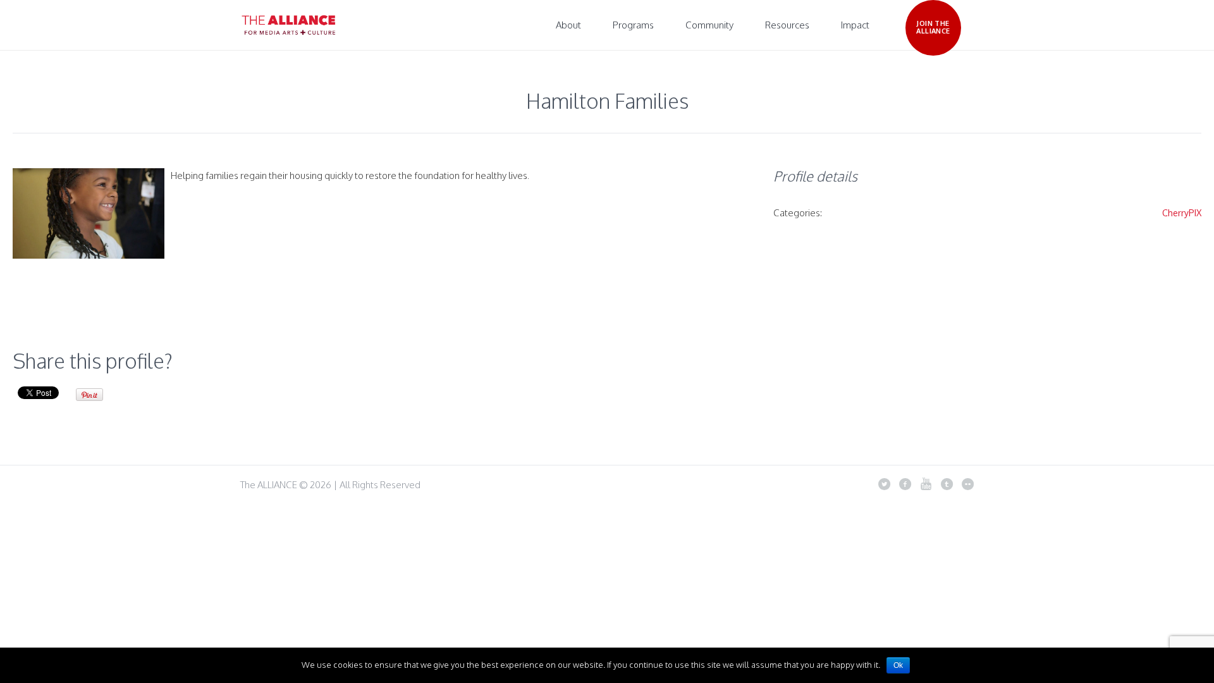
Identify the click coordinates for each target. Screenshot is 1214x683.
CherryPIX (1181, 212)
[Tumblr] (946, 483)
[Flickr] (967, 483)
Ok (898, 665)
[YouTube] (925, 483)
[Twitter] (884, 483)
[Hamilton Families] (88, 213)
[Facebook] (904, 483)
